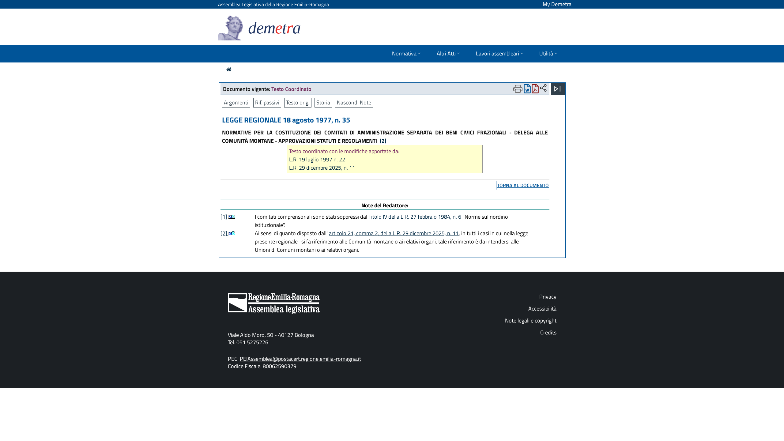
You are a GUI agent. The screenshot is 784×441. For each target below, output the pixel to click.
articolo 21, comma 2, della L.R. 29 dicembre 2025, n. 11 (394, 233)
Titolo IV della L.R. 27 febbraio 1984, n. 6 (414, 217)
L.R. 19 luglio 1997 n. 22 (317, 159)
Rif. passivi (267, 102)
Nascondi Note (354, 102)
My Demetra (557, 4)
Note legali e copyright (530, 320)
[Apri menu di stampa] (517, 88)
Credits (548, 332)
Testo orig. (298, 102)
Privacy (547, 296)
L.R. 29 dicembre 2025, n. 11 (322, 168)
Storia (323, 102)
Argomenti (236, 102)
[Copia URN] (543, 88)
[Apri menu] (557, 89)
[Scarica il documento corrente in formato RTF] (527, 90)
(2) (383, 141)
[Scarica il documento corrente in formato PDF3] (535, 90)
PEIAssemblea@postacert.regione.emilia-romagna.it (300, 359)
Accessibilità (542, 308)
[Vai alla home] (229, 69)
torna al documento (523, 185)
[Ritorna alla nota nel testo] (230, 217)
